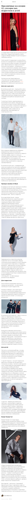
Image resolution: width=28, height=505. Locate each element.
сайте (21, 81)
